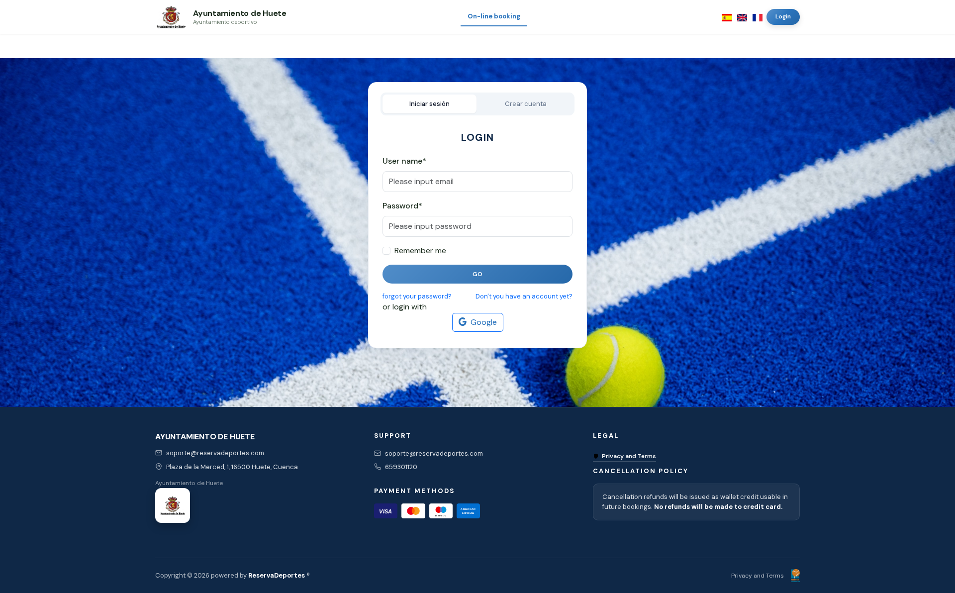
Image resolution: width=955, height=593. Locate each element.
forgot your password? (417, 296)
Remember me (420, 250)
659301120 (401, 467)
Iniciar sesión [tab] (429, 103)
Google (484, 322)
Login (783, 16)
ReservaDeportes (276, 575)
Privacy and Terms (629, 456)
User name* (404, 161)
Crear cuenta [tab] (526, 103)
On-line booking (494, 16)
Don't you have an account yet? (524, 296)
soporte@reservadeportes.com (215, 453)
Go (478, 274)
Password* (402, 205)
